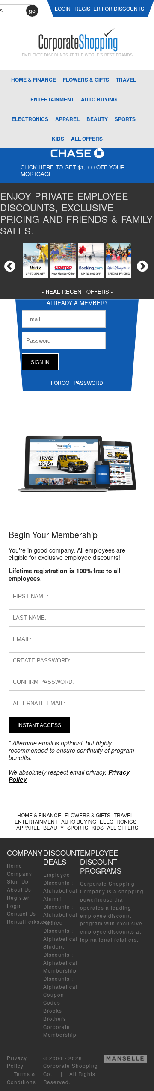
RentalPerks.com (30, 921)
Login (14, 905)
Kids (58, 138)
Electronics (30, 119)
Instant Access (39, 725)
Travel (126, 79)
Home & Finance (33, 79)
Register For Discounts (109, 8)
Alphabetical (60, 890)
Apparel (67, 119)
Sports (125, 119)
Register (18, 897)
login (63, 8)
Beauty (97, 119)
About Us (19, 889)
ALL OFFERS (87, 138)
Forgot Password (77, 382)
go (32, 10)
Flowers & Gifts (86, 79)
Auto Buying (99, 99)
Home (14, 865)
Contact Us (21, 913)
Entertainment (52, 99)
